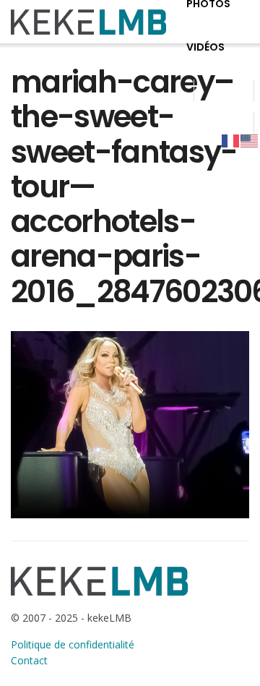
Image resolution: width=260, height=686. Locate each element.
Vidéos (205, 47)
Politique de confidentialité (72, 644)
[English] (249, 140)
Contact (29, 660)
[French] (231, 140)
